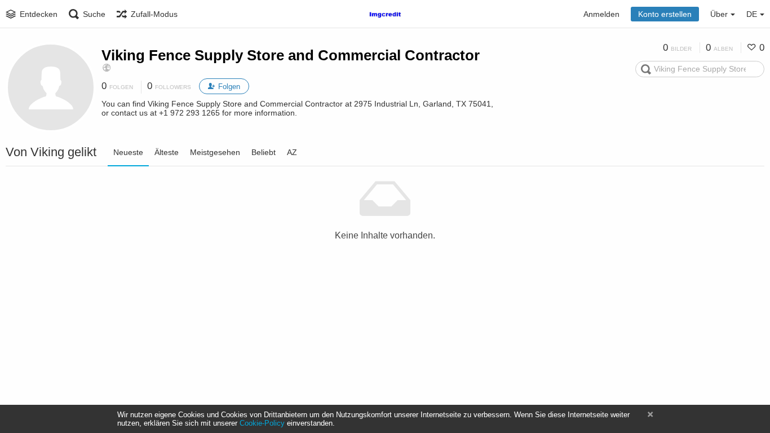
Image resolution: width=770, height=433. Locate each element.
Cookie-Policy (262, 423)
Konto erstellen (665, 14)
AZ (292, 152)
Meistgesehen (215, 152)
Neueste (128, 152)
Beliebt (263, 152)
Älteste (166, 152)
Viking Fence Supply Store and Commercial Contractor (290, 55)
